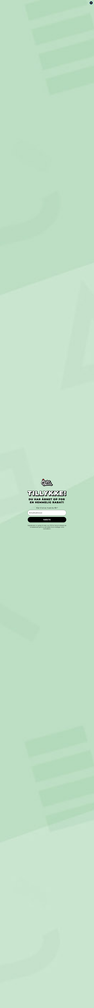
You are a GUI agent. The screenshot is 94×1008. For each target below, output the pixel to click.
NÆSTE (47, 520)
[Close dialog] (91, 2)
